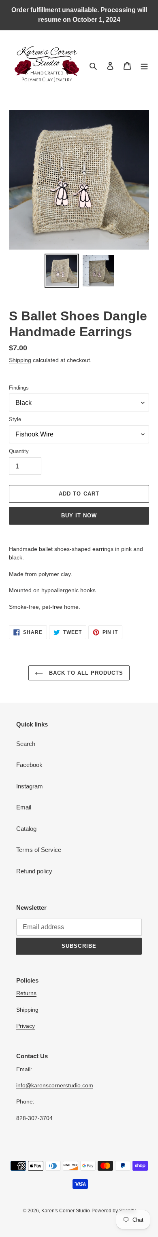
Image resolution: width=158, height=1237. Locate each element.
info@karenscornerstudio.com (54, 1085)
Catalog (26, 828)
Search (25, 743)
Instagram (29, 786)
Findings (19, 388)
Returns (26, 993)
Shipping (20, 360)
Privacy (25, 1026)
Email (23, 807)
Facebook (29, 764)
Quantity (19, 451)
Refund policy (34, 871)
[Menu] (144, 65)
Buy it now (79, 516)
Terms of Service (38, 849)
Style (15, 419)
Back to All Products (85, 673)
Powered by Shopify (114, 1211)
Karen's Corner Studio (65, 1211)
